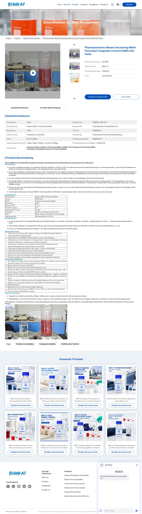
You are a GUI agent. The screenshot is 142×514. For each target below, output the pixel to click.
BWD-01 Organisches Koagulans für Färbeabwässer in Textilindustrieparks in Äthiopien (88, 400)
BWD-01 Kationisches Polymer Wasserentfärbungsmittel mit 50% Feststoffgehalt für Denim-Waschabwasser (21, 400)
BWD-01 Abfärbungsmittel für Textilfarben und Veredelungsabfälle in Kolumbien (87, 447)
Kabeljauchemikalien (47, 344)
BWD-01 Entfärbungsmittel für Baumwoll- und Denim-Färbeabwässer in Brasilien (121, 447)
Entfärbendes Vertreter (70, 344)
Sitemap (23, 511)
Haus (60, 4)
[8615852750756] (19, 486)
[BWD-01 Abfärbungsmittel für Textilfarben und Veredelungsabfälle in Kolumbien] (87, 428)
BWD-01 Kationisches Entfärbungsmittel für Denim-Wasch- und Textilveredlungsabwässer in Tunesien (121, 400)
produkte (75, 4)
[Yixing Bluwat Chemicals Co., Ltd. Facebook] (8, 486)
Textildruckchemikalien (25, 344)
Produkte (17, 38)
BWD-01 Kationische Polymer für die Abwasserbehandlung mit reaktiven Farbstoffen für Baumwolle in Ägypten (20, 447)
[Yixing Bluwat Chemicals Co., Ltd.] (16, 4)
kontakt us (104, 4)
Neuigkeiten (46, 486)
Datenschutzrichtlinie (13, 511)
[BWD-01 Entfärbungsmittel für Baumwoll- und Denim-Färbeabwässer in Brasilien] (121, 428)
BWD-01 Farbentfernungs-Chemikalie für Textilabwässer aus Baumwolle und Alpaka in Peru (54, 447)
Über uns (66, 4)
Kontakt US (46, 490)
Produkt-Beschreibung (50, 108)
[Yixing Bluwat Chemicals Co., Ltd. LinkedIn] (13, 486)
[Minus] (137, 465)
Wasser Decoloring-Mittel (31, 38)
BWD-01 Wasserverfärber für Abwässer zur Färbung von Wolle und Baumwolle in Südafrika (54, 400)
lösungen (84, 4)
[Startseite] (17, 476)
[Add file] (100, 510)
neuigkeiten (93, 4)
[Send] (136, 510)
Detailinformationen (19, 108)
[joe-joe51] (29, 486)
